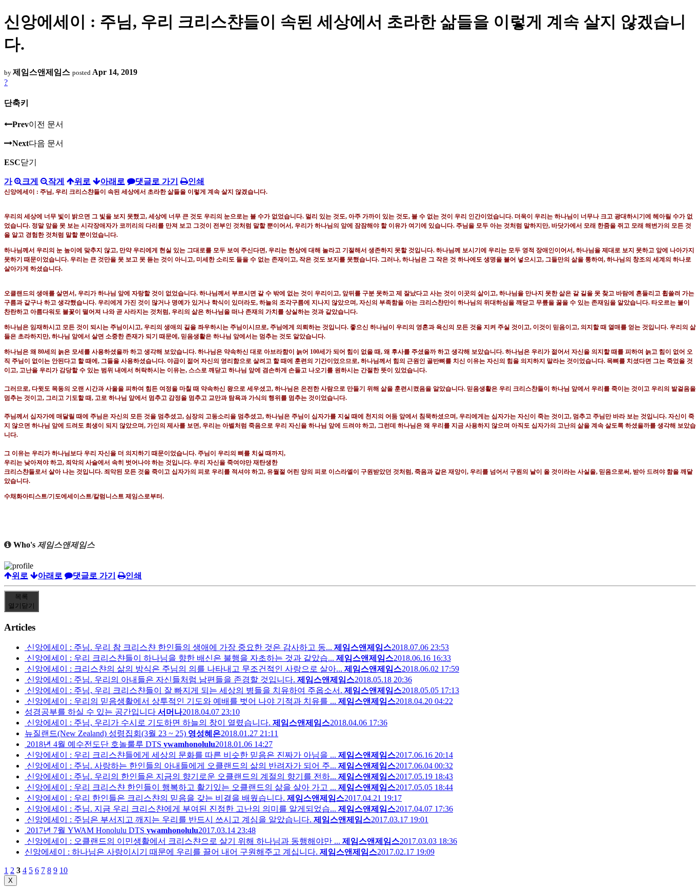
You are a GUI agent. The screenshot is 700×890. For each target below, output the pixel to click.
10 (63, 870)
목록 (21, 601)
